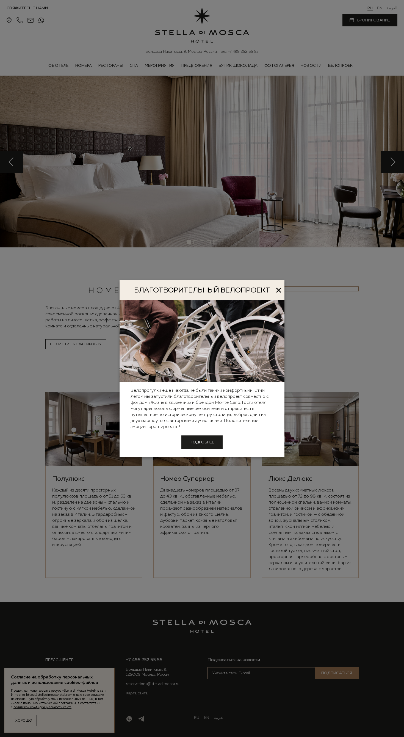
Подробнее (202, 442)
